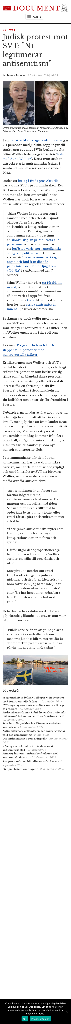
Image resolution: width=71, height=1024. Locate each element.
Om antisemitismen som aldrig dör (25, 738)
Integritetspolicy (40, 1019)
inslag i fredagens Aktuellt (38, 181)
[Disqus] (35, 818)
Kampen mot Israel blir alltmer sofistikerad (30, 761)
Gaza (31, 300)
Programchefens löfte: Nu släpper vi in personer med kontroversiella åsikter (30, 349)
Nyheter (9, 30)
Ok (24, 1019)
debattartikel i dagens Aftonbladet (35, 140)
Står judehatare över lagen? (20, 769)
